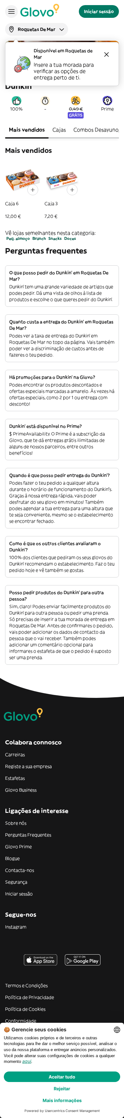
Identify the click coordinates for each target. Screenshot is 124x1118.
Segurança (16, 882)
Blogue (12, 858)
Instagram (15, 927)
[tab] (27, 130)
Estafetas (15, 778)
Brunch (39, 238)
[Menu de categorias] (11, 11)
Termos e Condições (26, 985)
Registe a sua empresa (28, 766)
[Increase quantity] (33, 190)
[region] (62, 190)
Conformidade (20, 1021)
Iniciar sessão (19, 894)
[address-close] (106, 54)
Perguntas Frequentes (28, 835)
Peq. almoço (18, 238)
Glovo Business (21, 790)
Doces (70, 238)
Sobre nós (15, 823)
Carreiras (15, 754)
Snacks (55, 238)
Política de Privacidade (29, 997)
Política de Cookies (25, 1009)
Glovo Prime (18, 846)
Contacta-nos (19, 870)
